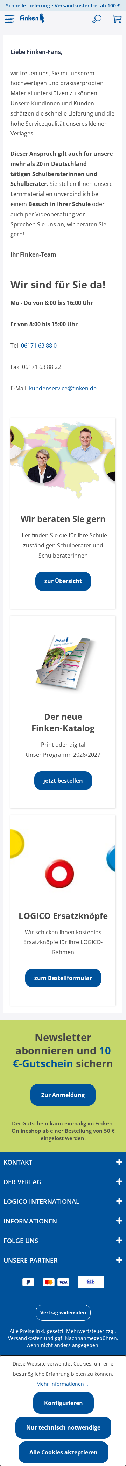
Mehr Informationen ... (63, 1384)
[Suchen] (96, 19)
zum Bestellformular (63, 978)
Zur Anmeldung (63, 1095)
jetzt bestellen (63, 780)
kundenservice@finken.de (63, 388)
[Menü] (10, 19)
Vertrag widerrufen (63, 1312)
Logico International (41, 1201)
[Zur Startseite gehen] (36, 18)
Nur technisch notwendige (63, 1427)
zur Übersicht (63, 581)
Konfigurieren (63, 1403)
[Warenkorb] (116, 19)
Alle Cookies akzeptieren (63, 1452)
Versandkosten (25, 1338)
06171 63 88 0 (39, 345)
